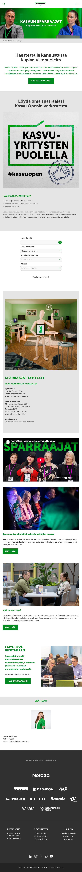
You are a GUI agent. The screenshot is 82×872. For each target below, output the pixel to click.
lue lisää (10, 551)
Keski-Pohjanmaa (28, 268)
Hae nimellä (26, 238)
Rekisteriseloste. (49, 867)
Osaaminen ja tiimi (29, 251)
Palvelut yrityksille (68, 833)
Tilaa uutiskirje (41, 839)
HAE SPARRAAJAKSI (41, 81)
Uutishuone (68, 836)
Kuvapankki (68, 839)
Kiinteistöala (26, 260)
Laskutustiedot (41, 836)
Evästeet (60, 867)
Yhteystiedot (41, 833)
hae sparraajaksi (18, 681)
